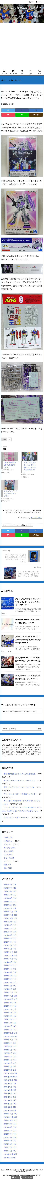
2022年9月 (10, 1043)
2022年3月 (10, 1063)
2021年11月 (10, 1077)
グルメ (9, 851)
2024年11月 (10, 955)
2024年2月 (10, 986)
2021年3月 (10, 1104)
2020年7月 (10, 1131)
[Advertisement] (22, 46)
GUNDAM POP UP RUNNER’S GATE (10, 464)
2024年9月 (10, 962)
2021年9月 (10, 1083)
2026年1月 (10, 908)
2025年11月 (10, 915)
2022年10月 (10, 1040)
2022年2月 (10, 1067)
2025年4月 (10, 939)
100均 (8, 838)
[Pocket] (8, 115)
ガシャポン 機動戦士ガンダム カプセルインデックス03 (21, 802)
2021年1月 (10, 1110)
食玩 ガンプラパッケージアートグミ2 (10, 493)
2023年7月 (10, 1009)
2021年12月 (10, 1073)
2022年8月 (10, 1046)
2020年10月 (10, 1120)
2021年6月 (10, 1093)
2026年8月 (10, 885)
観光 (7, 865)
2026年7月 (10, 888)
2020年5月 (10, 1137)
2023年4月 (10, 1019)
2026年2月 (10, 905)
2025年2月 (10, 945)
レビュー (29, 510)
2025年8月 (10, 925)
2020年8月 (10, 1127)
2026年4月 (10, 898)
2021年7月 (10, 1090)
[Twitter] (8, 110)
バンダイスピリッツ (33, 512)
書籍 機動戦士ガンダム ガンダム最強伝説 (19, 774)
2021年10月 (10, 1080)
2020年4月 (10, 1141)
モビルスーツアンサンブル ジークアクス (19, 780)
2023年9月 (10, 1003)
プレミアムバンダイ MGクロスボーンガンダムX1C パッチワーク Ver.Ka (28, 639)
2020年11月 (10, 1117)
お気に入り (17, 80)
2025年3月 (10, 942)
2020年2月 (10, 1147)
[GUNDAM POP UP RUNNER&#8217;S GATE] (9, 456)
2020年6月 (10, 1134)
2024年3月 (10, 982)
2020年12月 (10, 1114)
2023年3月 (10, 1023)
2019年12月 (10, 1154)
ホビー (9, 858)
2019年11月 (10, 1157)
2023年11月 (10, 996)
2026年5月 (10, 895)
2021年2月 (10, 1107)
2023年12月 (10, 992)
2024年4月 (10, 979)
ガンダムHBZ (36, 517)
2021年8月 (10, 1087)
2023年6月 (10, 1013)
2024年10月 (10, 959)
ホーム (5, 80)
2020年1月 (10, 1151)
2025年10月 (10, 918)
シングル (24, 512)
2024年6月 (10, 972)
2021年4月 (10, 1100)
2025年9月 (10, 922)
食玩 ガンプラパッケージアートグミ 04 (19, 787)
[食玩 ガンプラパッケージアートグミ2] (9, 485)
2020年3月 (10, 1144)
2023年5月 (10, 1016)
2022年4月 (10, 1060)
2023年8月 (10, 1006)
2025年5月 (10, 935)
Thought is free (35, 1175)
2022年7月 (10, 1050)
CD (37, 510)
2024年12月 (10, 952)
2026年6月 (10, 891)
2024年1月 (10, 989)
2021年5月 (10, 1097)
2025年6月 (10, 932)
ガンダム (16, 510)
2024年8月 (10, 965)
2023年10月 (10, 999)
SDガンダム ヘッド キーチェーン (16, 817)
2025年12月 (10, 912)
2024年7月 (10, 969)
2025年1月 (10, 949)
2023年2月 (10, 1026)
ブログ (8, 854)
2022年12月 (10, 1033)
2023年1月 (10, 1029)
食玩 (8, 868)
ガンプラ (22, 510)
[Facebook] (22, 110)
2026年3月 (10, 901)
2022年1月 (10, 1070)
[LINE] (22, 115)
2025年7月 (10, 928)
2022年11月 (10, 1036)
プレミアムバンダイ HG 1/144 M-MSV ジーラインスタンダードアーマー (28, 602)
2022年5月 (10, 1056)
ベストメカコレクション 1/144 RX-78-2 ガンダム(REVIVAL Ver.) (30, 467)
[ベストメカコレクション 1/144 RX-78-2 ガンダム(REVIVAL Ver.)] (29, 456)
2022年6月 (10, 1053)
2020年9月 (10, 1124)
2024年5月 (10, 976)
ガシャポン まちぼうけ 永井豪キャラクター (20, 794)
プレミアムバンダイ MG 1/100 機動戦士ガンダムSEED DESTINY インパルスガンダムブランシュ (21, 809)
